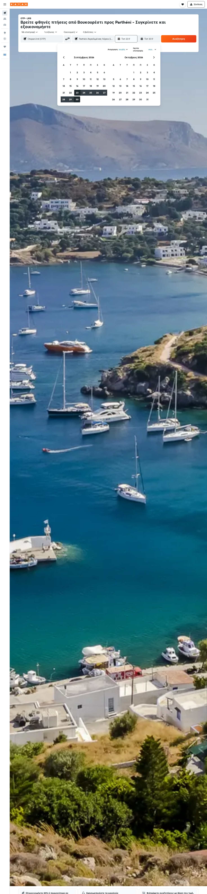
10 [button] (84, 79)
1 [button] (70, 72)
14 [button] (64, 86)
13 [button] (104, 79)
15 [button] (70, 86)
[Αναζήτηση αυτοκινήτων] (4, 25)
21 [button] (64, 92)
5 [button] (97, 72)
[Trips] (4, 46)
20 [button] (104, 86)
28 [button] (63, 99)
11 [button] (91, 79)
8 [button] (70, 79)
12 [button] (97, 79)
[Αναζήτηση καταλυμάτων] (4, 19)
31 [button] (147, 99)
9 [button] (77, 79)
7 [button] (63, 79)
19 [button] (97, 86)
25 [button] (90, 92)
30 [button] (77, 99)
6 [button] (104, 72)
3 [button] (84, 72)
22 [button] (70, 92)
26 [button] (97, 92)
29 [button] (70, 99)
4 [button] (90, 72)
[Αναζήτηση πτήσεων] (4, 13)
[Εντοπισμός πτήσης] (4, 38)
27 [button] (104, 92)
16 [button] (77, 86)
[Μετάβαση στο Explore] (4, 33)
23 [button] (77, 92)
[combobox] (30, 32)
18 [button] (91, 86)
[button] (5, 4)
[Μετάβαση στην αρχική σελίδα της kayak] (19, 4)
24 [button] (84, 92)
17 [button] (84, 86)
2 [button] (77, 72)
